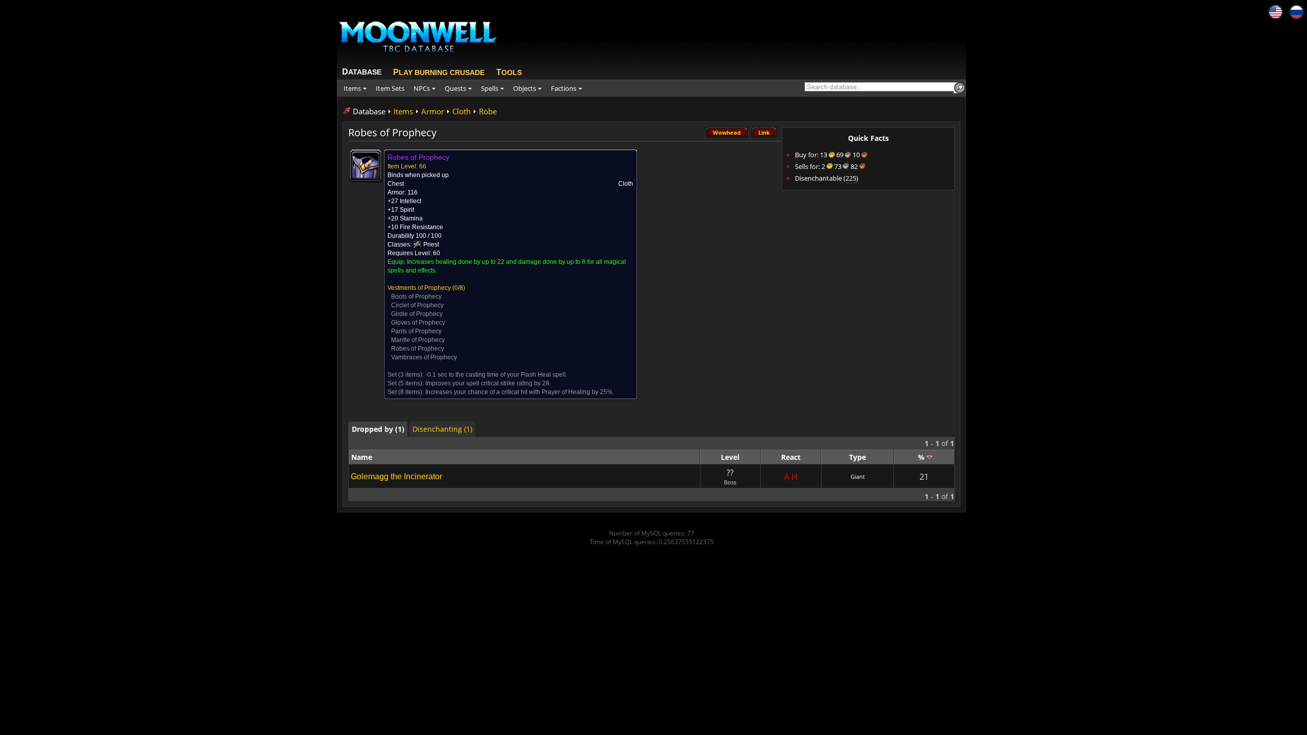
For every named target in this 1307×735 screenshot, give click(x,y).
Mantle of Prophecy (418, 340)
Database (369, 111)
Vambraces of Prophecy (424, 357)
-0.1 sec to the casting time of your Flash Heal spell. (496, 374)
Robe (488, 111)
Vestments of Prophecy (419, 287)
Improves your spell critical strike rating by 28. (488, 383)
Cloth (461, 111)
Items (403, 111)
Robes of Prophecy (417, 348)
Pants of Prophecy (416, 331)
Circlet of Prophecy (417, 305)
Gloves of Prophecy (418, 322)
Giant (858, 476)
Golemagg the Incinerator (396, 476)
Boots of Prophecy (416, 296)
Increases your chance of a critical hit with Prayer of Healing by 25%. (519, 392)
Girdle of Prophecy (417, 313)
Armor (432, 111)
